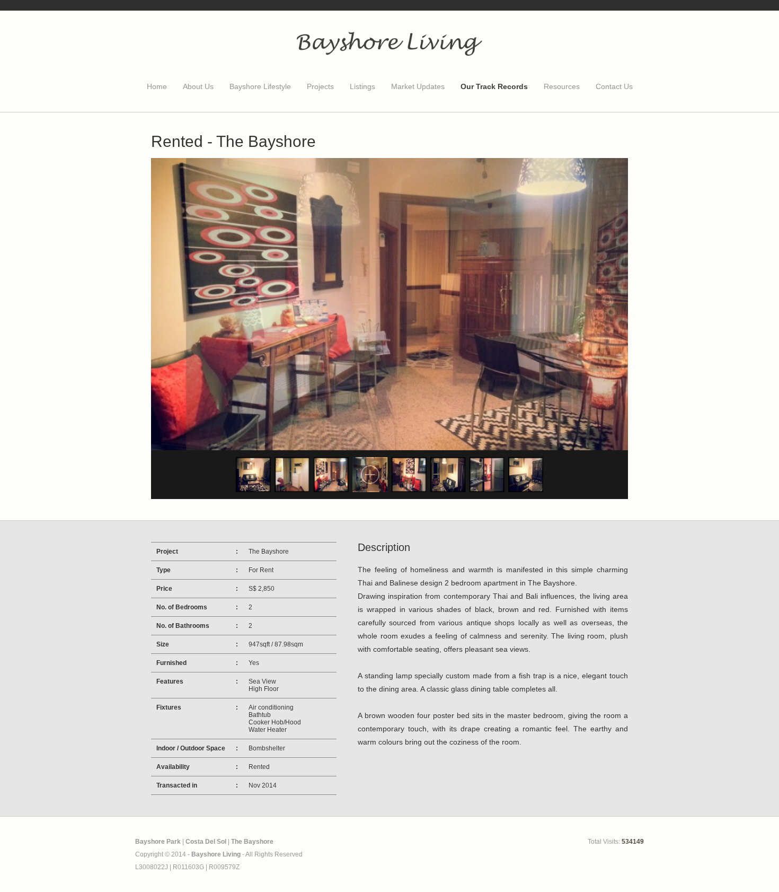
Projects (320, 86)
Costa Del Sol (205, 841)
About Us (198, 86)
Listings (362, 86)
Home (157, 86)
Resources (562, 86)
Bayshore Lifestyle (260, 86)
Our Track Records (494, 86)
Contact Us (614, 86)
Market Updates (418, 86)
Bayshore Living (216, 854)
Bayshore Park (158, 841)
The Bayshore (252, 841)
